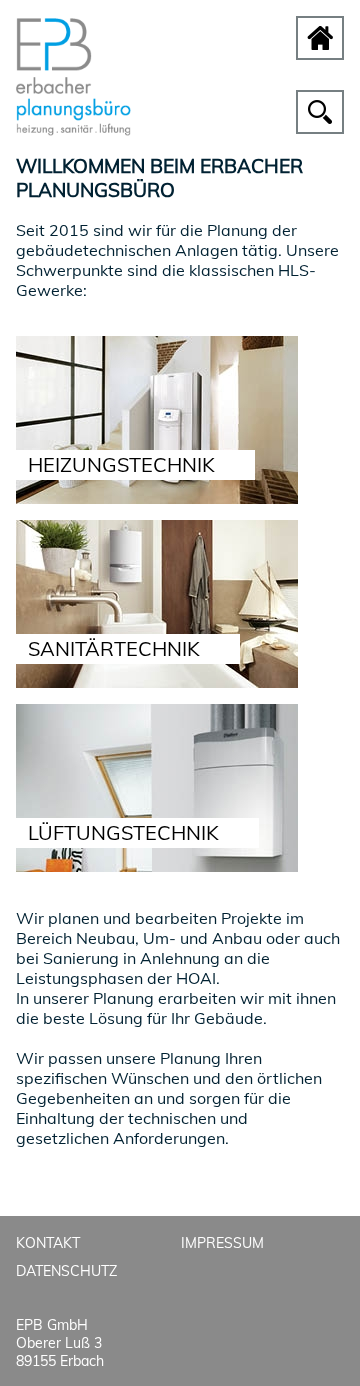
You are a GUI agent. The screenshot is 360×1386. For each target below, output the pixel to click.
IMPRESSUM (222, 1243)
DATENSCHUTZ (66, 1271)
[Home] (320, 38)
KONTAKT (48, 1243)
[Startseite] (73, 130)
